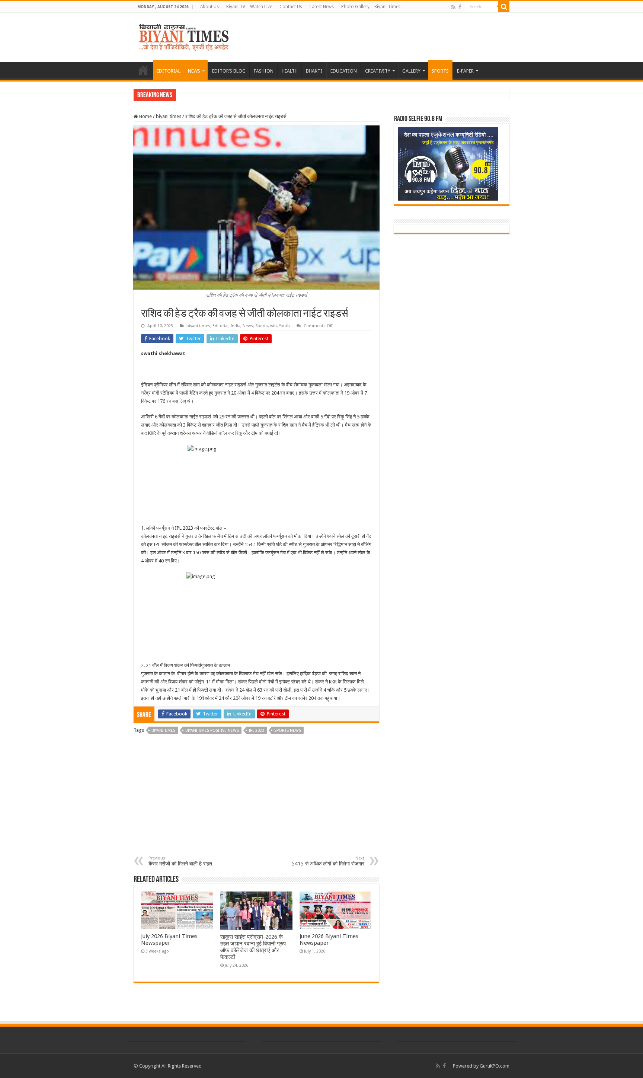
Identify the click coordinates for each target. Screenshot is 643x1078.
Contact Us (290, 6)
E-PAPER (465, 71)
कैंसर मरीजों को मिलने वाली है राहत (180, 861)
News (248, 325)
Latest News (322, 6)
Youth (284, 325)
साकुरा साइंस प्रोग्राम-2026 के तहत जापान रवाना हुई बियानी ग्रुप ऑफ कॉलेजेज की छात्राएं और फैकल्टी (253, 947)
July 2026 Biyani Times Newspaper (169, 939)
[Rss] (453, 7)
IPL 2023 (256, 730)
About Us (209, 6)
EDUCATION (343, 71)
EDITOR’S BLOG (229, 71)
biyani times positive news (212, 730)
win (273, 325)
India (235, 325)
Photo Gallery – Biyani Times (370, 6)
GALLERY (411, 71)
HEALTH (290, 71)
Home (145, 116)
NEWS (194, 71)
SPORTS (440, 71)
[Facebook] (460, 7)
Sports (261, 325)
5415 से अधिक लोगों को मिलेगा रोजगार (328, 861)
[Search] (503, 6)
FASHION (263, 71)
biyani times (168, 116)
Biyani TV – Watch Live (249, 6)
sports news (287, 730)
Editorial (220, 325)
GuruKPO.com (494, 1066)
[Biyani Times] (184, 36)
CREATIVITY (377, 71)
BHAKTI (314, 71)
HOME (143, 70)
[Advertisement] (256, 800)
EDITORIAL (168, 71)
